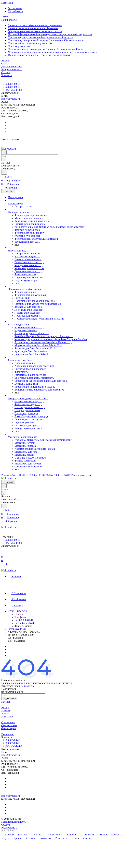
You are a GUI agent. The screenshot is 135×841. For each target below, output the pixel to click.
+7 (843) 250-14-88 (11, 89)
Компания (7, 716)
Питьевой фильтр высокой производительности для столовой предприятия (50, 34)
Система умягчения (19, 46)
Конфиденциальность (13, 821)
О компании (15, 8)
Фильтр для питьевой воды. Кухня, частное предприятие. (40, 55)
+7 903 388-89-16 (10, 84)
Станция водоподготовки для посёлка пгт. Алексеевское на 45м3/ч (45, 49)
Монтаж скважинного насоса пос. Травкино (33, 28)
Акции (5, 707)
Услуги (5, 713)
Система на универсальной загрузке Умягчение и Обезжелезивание (46, 40)
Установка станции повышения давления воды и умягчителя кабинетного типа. (53, 52)
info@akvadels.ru (10, 98)
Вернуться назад (10, 686)
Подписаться (9, 698)
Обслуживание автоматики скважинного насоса (35, 31)
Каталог (5, 701)
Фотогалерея (8, 728)
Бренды (5, 710)
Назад (19, 614)
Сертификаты (15, 11)
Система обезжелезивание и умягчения (30, 43)
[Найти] (4, 172)
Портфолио (7, 734)
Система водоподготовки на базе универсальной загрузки (40, 37)
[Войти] (2, 553)
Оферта (5, 824)
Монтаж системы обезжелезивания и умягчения (35, 25)
